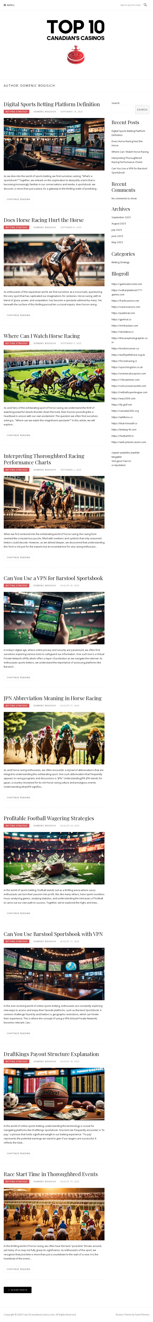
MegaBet (117, 457)
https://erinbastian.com (125, 325)
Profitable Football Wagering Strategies (49, 818)
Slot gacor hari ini (121, 461)
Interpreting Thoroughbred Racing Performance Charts (44, 459)
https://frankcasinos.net (125, 300)
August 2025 (119, 223)
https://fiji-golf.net (122, 404)
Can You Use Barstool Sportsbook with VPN (53, 933)
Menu (11, 5)
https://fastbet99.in (123, 436)
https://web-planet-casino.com (129, 442)
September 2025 (121, 217)
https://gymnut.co (121, 319)
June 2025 (117, 236)
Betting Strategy (16, 111)
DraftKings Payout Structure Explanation (51, 1053)
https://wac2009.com (123, 398)
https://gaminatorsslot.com (127, 284)
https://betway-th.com (124, 429)
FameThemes (142, 1314)
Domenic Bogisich (45, 111)
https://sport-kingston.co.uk (127, 367)
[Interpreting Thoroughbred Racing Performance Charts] (54, 502)
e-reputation (119, 465)
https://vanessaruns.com (126, 306)
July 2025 (117, 230)
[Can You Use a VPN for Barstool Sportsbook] (54, 617)
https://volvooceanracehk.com (129, 386)
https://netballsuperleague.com (129, 392)
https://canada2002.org (125, 410)
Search (116, 103)
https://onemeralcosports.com (129, 373)
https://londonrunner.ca (125, 348)
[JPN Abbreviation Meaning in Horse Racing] (54, 737)
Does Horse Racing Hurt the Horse (44, 219)
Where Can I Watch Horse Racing (42, 335)
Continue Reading (19, 199)
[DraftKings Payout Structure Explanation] (54, 1094)
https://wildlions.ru (122, 417)
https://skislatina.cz (123, 331)
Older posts (19, 1289)
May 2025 (117, 242)
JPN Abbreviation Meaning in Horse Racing (53, 698)
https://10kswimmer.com (126, 379)
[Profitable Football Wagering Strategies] (54, 858)
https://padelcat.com (123, 313)
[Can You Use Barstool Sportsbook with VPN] (54, 973)
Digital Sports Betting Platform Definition (52, 104)
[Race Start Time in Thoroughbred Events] (54, 1214)
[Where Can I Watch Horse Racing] (54, 375)
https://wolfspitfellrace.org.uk (128, 354)
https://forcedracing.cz (124, 361)
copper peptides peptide (126, 452)
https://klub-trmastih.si (124, 423)
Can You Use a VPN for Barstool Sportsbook (53, 577)
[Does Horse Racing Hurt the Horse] (54, 259)
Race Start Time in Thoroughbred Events (51, 1173)
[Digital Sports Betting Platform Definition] (54, 144)
